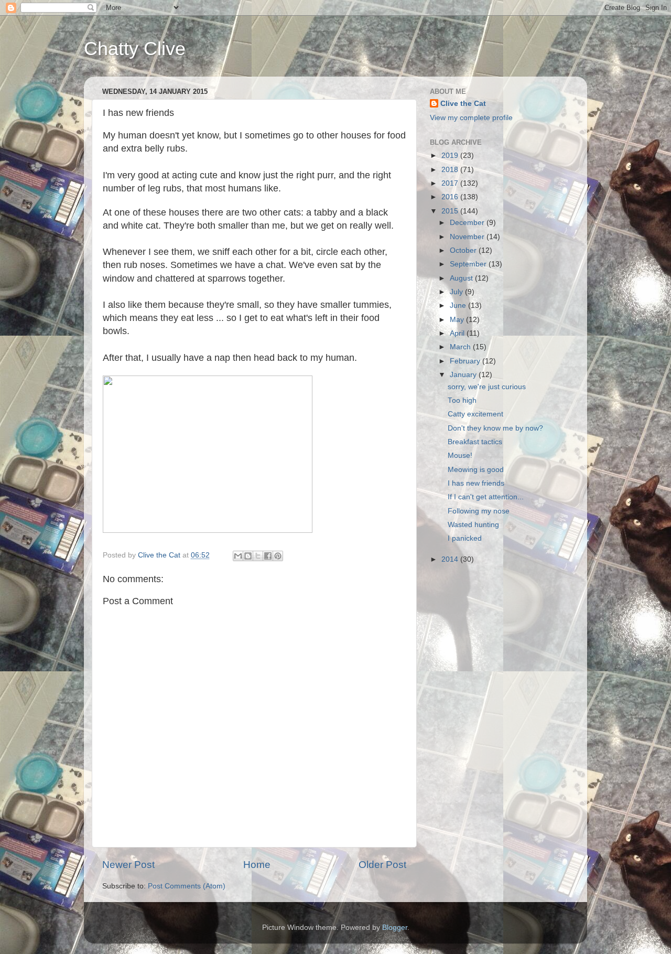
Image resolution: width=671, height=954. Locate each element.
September (469, 264)
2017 (450, 183)
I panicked (465, 538)
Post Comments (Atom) (186, 886)
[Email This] (238, 556)
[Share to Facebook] (268, 556)
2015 (450, 211)
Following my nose (479, 511)
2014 (450, 559)
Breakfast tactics (475, 442)
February (466, 361)
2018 (450, 170)
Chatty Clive (135, 48)
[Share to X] (258, 556)
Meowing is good (476, 470)
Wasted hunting (473, 525)
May (458, 320)
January (464, 375)
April (458, 333)
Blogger (394, 927)
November (468, 237)
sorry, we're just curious (487, 387)
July (457, 292)
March (461, 347)
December (468, 223)
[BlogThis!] (248, 556)
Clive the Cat (463, 104)
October (464, 250)
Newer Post (128, 864)
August (462, 278)
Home (256, 864)
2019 (450, 155)
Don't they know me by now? (495, 428)
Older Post (382, 864)
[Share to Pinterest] (278, 556)
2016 (450, 197)
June (459, 305)
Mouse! (460, 455)
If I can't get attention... (486, 497)
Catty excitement (475, 414)
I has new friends (476, 483)
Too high (462, 400)
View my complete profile (471, 118)
